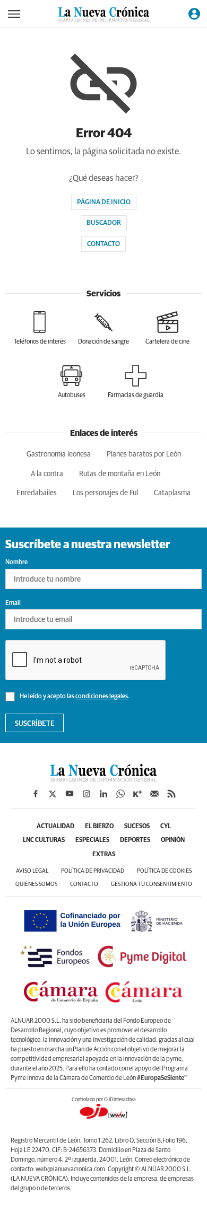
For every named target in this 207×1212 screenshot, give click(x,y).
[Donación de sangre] (103, 328)
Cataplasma (172, 493)
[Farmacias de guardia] (135, 382)
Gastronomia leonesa (59, 454)
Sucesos (137, 826)
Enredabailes (36, 493)
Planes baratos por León (144, 454)
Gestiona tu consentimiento (151, 884)
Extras (103, 854)
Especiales (92, 840)
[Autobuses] (71, 382)
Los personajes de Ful (105, 493)
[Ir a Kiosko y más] (137, 793)
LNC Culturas (44, 840)
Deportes (135, 840)
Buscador (104, 222)
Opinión (173, 840)
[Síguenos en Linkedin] (103, 793)
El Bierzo (99, 826)
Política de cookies (164, 871)
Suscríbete (35, 723)
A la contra (47, 474)
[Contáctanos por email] (154, 793)
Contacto (103, 244)
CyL (165, 826)
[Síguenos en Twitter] (52, 793)
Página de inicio (104, 202)
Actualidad (55, 826)
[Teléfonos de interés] (40, 328)
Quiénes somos (36, 884)
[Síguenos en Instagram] (86, 793)
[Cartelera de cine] (167, 328)
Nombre (16, 562)
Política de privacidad (92, 871)
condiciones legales (101, 696)
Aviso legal (32, 871)
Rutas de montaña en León (119, 474)
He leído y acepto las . (74, 696)
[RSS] (171, 793)
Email (13, 603)
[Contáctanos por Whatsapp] (120, 793)
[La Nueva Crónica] (103, 779)
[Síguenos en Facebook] (35, 793)
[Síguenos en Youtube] (69, 793)
